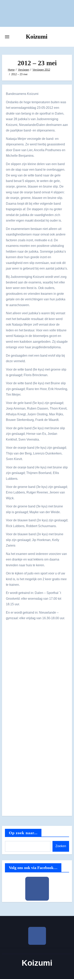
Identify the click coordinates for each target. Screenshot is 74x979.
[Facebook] (37, 889)
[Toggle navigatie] (7, 36)
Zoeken (60, 846)
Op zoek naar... (23, 833)
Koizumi (36, 36)
